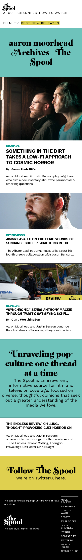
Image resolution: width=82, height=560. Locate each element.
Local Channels (67, 526)
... (34, 445)
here (60, 477)
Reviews (13, 146)
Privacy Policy (65, 545)
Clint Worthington (25, 319)
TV (16, 23)
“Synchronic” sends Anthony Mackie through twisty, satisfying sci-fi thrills (39, 312)
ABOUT (9, 13)
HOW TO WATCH (53, 13)
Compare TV (68, 536)
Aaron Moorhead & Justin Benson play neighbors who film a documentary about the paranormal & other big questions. (40, 180)
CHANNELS (27, 13)
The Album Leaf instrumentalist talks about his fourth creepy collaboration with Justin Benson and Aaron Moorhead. (39, 252)
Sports (65, 517)
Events (65, 532)
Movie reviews (66, 501)
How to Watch (66, 511)
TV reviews (68, 506)
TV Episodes (68, 521)
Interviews (15, 235)
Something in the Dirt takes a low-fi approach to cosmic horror (38, 156)
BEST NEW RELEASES (40, 23)
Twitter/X (67, 540)
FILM (7, 23)
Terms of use (69, 551)
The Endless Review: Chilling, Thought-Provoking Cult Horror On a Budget (40, 426)
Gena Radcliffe (23, 169)
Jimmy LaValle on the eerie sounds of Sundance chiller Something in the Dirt (39, 241)
